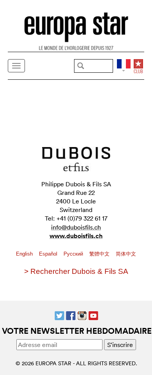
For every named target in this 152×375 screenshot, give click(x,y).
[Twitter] (59, 315)
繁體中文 (100, 254)
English (25, 254)
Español (49, 254)
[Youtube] (93, 315)
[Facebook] (71, 315)
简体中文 (126, 254)
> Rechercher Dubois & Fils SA (76, 271)
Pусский (74, 254)
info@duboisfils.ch (76, 227)
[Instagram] (82, 315)
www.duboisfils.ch (76, 236)
